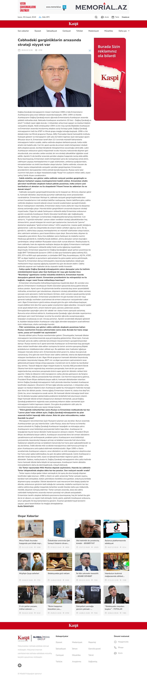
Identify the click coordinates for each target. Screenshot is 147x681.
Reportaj (92, 642)
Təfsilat (79, 31)
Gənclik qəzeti (94, 648)
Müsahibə (108, 31)
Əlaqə (120, 647)
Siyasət (38, 31)
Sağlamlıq (92, 661)
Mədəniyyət (93, 31)
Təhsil (91, 655)
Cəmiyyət (67, 31)
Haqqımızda (123, 642)
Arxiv (107, 17)
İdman (75, 648)
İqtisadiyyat (52, 31)
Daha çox (123, 31)
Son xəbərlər (23, 31)
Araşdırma (76, 661)
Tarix (117, 17)
